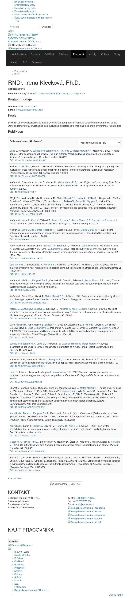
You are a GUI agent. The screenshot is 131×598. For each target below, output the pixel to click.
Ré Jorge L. (66, 150)
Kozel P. (26, 220)
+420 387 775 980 (82, 501)
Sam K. (98, 264)
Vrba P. (95, 441)
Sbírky (17, 577)
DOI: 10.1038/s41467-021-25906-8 (27, 407)
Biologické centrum (24, 1)
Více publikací (15, 478)
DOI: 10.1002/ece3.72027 (23, 191)
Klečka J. (26, 166)
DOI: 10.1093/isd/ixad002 (22, 289)
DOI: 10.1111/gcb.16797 (22, 337)
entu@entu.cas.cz (85, 504)
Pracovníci (19, 71)
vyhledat (13, 541)
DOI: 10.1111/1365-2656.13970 (26, 258)
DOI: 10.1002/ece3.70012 (23, 239)
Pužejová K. (55, 359)
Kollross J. (15, 308)
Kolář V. (35, 220)
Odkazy (18, 574)
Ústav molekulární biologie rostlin (31, 14)
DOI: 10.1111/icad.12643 (22, 353)
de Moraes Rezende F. (42, 229)
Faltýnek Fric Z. (40, 280)
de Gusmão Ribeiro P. (70, 343)
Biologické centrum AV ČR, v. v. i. (24, 41)
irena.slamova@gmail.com (29, 109)
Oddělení (19, 561)
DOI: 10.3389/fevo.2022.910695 (26, 381)
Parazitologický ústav (25, 11)
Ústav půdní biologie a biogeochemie (33, 17)
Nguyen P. (92, 201)
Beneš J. (27, 413)
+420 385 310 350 (86, 497)
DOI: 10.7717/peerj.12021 (23, 435)
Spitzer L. (67, 413)
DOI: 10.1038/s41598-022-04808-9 (27, 365)
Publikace (19, 564)
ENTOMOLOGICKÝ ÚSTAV (21, 38)
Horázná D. (61, 425)
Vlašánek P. (15, 441)
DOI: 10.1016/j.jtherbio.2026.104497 (28, 160)
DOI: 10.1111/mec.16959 (22, 274)
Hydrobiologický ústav (25, 8)
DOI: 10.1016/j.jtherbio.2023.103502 (28, 302)
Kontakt (18, 580)
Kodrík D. (76, 308)
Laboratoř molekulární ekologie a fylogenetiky (62, 93)
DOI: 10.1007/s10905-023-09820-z (27, 318)
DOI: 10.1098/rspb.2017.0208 (25, 470)
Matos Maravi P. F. (82, 150)
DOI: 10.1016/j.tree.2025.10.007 (26, 214)
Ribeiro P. (56, 220)
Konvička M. (16, 413)
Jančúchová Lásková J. (33, 308)
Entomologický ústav (24, 4)
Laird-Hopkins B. (90, 245)
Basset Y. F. (49, 245)
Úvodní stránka (22, 554)
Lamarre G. (57, 248)
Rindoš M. (81, 201)
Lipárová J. (38, 425)
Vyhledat (46, 26)
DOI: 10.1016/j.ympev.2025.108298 (28, 176)
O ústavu (18, 558)
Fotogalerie (20, 586)
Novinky (18, 570)
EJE (16, 583)
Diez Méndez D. (18, 264)
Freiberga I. (50, 264)
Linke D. (14, 150)
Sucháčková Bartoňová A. (46, 150)
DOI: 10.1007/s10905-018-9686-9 (27, 451)
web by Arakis (116, 594)
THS (16, 20)
